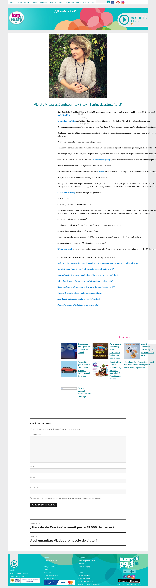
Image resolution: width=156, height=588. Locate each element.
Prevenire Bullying (84, 566)
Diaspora (78, 2)
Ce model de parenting (66, 192)
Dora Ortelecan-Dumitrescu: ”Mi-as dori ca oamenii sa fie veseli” (86, 269)
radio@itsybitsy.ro (84, 575)
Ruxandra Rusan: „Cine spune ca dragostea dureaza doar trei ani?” (86, 287)
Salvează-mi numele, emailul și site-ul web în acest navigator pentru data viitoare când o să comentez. (67, 498)
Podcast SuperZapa (83, 124)
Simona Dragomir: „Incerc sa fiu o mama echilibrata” (81, 293)
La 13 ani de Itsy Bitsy (67, 121)
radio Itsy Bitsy (64, 115)
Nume (33, 467)
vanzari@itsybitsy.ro (84, 578)
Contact (93, 2)
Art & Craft (47, 572)
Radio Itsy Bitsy (82, 118)
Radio (12, 2)
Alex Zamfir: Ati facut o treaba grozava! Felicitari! (79, 299)
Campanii (53, 2)
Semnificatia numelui (51, 575)
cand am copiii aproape (101, 160)
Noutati (61, 2)
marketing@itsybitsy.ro (85, 581)
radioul (102, 172)
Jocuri (46, 569)
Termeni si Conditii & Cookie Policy (89, 584)
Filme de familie (49, 578)
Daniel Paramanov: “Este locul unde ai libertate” (78, 305)
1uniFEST (81, 563)
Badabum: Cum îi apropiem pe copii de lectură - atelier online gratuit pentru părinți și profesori (139, 365)
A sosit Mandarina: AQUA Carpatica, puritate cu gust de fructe (147, 349)
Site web (34, 487)
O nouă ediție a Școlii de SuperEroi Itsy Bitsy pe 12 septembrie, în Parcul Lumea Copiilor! (115, 370)
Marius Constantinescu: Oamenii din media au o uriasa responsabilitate (88, 275)
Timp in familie (43, 2)
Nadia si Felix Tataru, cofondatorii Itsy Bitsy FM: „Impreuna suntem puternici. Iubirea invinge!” (99, 263)
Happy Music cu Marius (17, 576)
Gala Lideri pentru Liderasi (86, 561)
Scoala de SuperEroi (23, 2)
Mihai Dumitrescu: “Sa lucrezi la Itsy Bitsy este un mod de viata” (85, 281)
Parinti (34, 2)
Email (33, 477)
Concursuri (69, 2)
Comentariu (36, 434)
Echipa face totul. (65, 249)
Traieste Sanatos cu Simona (19, 573)
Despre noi (86, 2)
